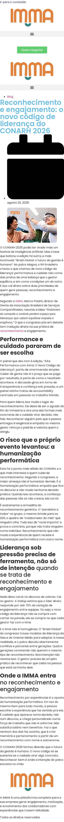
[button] (32, 34)
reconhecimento (12, 331)
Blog (10, 97)
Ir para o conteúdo (13, 2)
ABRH (19, 301)
